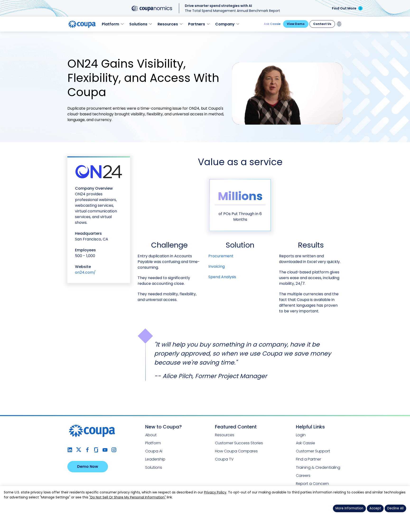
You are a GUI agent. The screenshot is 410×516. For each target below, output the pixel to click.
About (151, 435)
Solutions (153, 467)
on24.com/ (85, 272)
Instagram (113, 449)
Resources (224, 435)
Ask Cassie (272, 24)
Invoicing (216, 266)
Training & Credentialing (318, 467)
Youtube (104, 449)
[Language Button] (339, 24)
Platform (153, 443)
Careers (303, 475)
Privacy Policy (215, 492)
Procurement (220, 256)
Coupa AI (153, 451)
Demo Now (87, 466)
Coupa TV (224, 459)
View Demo (296, 24)
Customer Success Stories (239, 443)
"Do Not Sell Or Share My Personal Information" (127, 497)
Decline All (395, 508)
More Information (349, 508)
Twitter (78, 449)
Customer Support (313, 451)
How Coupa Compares (236, 451)
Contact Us (322, 24)
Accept (375, 508)
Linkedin (69, 449)
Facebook (87, 449)
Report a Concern (312, 483)
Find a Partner (308, 459)
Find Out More (344, 8)
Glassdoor (96, 449)
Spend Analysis (222, 277)
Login (301, 435)
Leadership (155, 459)
